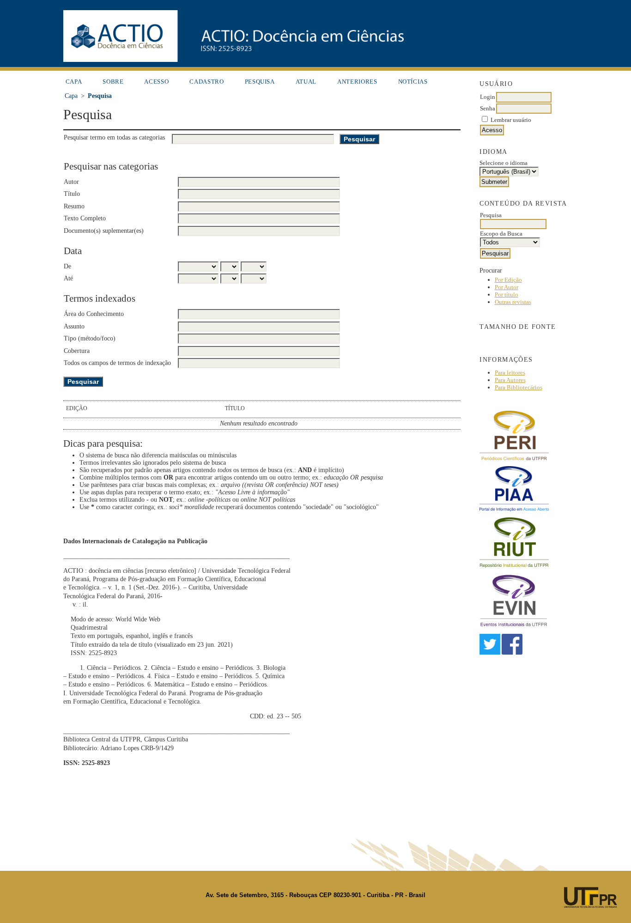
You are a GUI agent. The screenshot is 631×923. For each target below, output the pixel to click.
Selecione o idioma (503, 162)
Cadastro (206, 81)
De (67, 266)
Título (72, 193)
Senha (487, 108)
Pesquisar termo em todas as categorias (114, 137)
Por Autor (506, 287)
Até (68, 278)
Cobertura (77, 350)
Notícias (413, 81)
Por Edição (508, 279)
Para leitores (510, 372)
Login (487, 96)
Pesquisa (260, 81)
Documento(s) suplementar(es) (104, 230)
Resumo (74, 206)
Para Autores (510, 379)
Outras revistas (513, 301)
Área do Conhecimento (94, 313)
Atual (306, 81)
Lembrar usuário (511, 119)
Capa (74, 81)
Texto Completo (85, 218)
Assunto (74, 326)
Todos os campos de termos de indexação (117, 362)
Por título (506, 294)
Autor (71, 181)
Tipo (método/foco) (89, 338)
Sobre (113, 81)
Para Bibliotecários (518, 387)
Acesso (156, 81)
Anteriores (357, 81)
